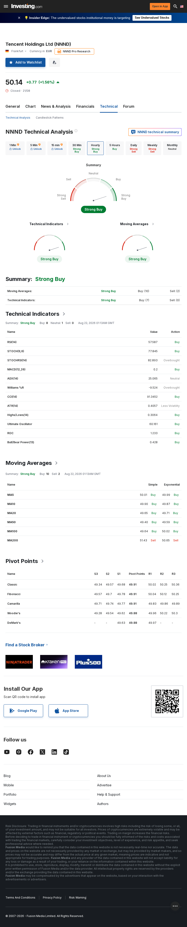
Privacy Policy (52, 897)
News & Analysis (56, 106)
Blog (7, 776)
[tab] (15, 148)
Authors (103, 804)
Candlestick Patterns (50, 117)
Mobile (9, 785)
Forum (128, 106)
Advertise (104, 785)
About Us (104, 776)
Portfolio (10, 794)
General (12, 106)
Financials (85, 106)
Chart (30, 106)
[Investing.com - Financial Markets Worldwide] (26, 6)
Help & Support (108, 794)
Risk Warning (77, 897)
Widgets (10, 804)
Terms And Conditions (20, 897)
